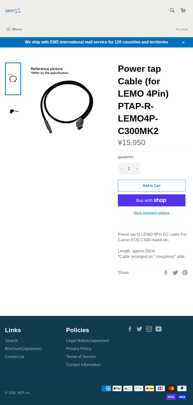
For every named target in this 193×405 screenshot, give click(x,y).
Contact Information (83, 365)
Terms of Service (81, 357)
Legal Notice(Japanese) (87, 340)
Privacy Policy (78, 348)
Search (11, 340)
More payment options (151, 213)
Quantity (125, 157)
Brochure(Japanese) (23, 348)
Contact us (14, 357)
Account (182, 29)
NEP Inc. (24, 393)
